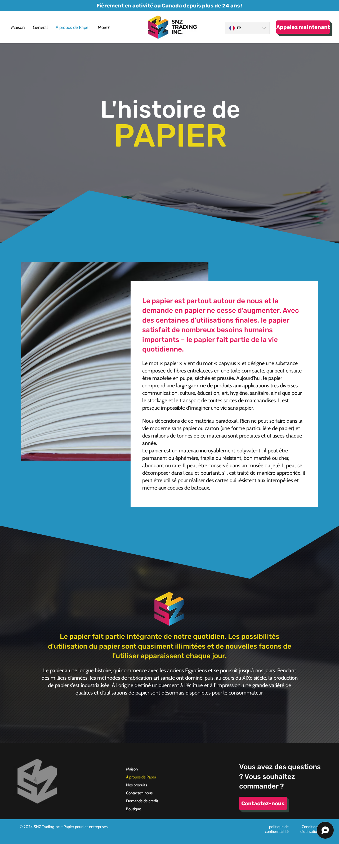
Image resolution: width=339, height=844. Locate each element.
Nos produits (136, 785)
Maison (132, 769)
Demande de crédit (142, 801)
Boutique (133, 809)
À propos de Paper (141, 777)
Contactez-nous (139, 793)
